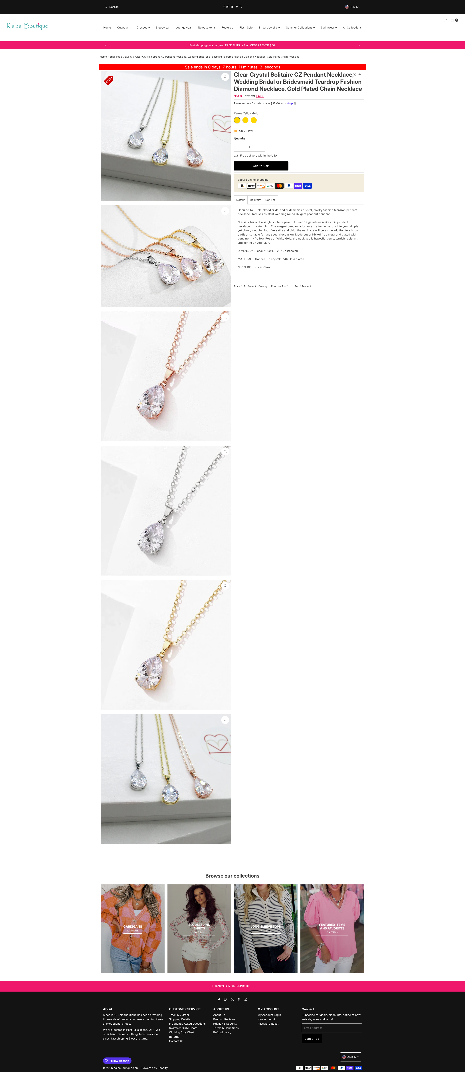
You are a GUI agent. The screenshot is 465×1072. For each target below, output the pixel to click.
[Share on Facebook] (350, 75)
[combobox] (145, 7)
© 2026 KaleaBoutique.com (121, 1068)
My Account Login (269, 1015)
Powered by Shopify (154, 1068)
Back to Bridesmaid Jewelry (250, 286)
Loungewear (184, 27)
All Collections (352, 27)
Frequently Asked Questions (187, 1023)
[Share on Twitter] (355, 75)
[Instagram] (228, 7)
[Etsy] (240, 7)
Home (107, 27)
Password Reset (268, 1023)
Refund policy (222, 1032)
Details (240, 200)
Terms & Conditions (226, 1028)
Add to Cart (261, 166)
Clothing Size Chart (181, 1032)
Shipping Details (179, 1019)
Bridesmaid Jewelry (121, 56)
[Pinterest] (237, 7)
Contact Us (176, 1041)
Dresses (142, 27)
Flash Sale (246, 27)
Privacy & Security (225, 1023)
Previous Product (281, 286)
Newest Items (207, 27)
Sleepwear (163, 27)
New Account (266, 1019)
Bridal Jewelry (268, 27)
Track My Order (179, 1015)
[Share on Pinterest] (360, 75)
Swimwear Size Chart (183, 1028)
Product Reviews (224, 1019)
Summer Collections (299, 27)
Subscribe (311, 1038)
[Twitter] (232, 7)
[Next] (359, 45)
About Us (219, 1015)
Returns (270, 200)
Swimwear (328, 27)
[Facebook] (224, 7)
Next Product (303, 286)
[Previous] (106, 45)
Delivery (255, 200)
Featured (227, 27)
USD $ (354, 7)
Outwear (123, 27)
